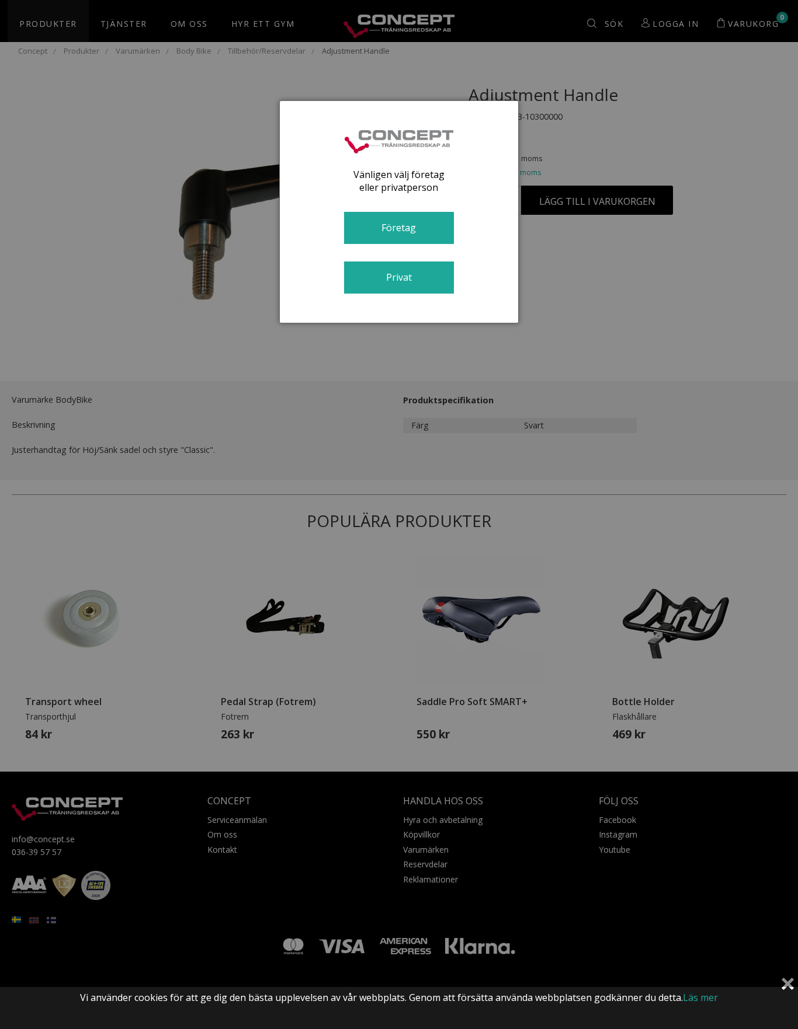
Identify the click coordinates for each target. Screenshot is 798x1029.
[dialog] (399, 211)
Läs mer (700, 997)
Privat (399, 277)
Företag (398, 227)
